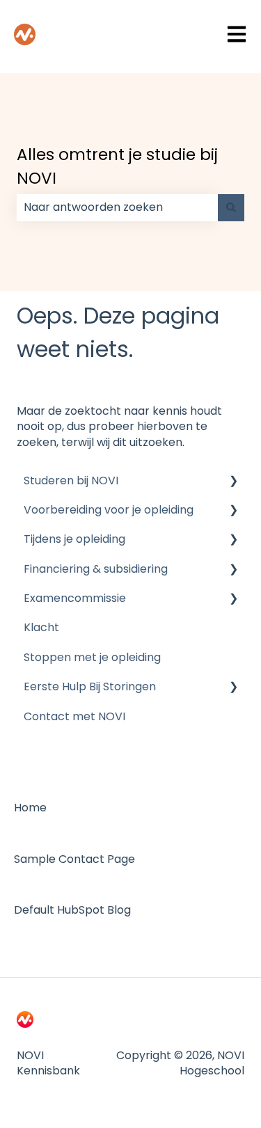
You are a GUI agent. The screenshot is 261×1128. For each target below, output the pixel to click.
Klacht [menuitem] (41, 627)
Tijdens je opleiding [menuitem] (74, 539)
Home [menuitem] (30, 808)
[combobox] (117, 207)
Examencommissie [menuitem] (75, 598)
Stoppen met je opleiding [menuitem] (92, 657)
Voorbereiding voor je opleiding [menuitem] (108, 510)
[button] (233, 482)
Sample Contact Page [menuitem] (74, 859)
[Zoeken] (231, 207)
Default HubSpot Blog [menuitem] (72, 910)
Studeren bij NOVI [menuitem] (71, 480)
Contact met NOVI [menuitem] (74, 716)
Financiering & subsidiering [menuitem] (96, 569)
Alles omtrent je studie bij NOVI (117, 166)
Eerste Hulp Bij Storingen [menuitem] (90, 686)
